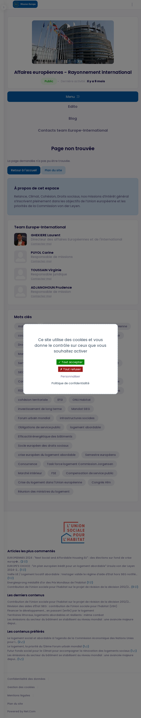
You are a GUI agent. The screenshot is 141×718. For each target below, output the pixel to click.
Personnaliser (70, 376)
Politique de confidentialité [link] (70, 383)
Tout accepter (72, 362)
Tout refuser (71, 369)
